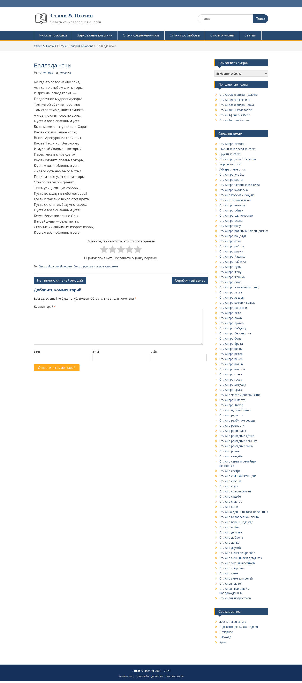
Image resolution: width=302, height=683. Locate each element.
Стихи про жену (230, 272)
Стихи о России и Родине (237, 195)
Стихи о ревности (231, 425)
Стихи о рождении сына (236, 446)
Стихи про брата (231, 343)
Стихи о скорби (230, 481)
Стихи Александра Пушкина (238, 95)
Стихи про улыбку (231, 174)
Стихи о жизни (222, 35)
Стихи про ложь (230, 318)
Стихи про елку (230, 282)
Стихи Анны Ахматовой (235, 110)
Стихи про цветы (231, 180)
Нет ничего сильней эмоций (60, 280)
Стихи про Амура (231, 405)
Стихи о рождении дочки (236, 436)
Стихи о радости (231, 415)
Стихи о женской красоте (237, 553)
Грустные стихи (230, 154)
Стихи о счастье (230, 501)
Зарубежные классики (94, 35)
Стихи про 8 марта (232, 400)
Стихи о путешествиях (235, 410)
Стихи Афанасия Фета (234, 115)
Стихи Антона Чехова (234, 120)
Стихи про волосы (232, 369)
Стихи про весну (230, 349)
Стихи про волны (231, 364)
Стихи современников (141, 35)
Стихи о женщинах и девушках (240, 558)
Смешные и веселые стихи (237, 149)
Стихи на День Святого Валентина (243, 512)
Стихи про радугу (231, 251)
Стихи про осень (231, 221)
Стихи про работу (231, 246)
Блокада (225, 637)
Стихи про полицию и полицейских (243, 231)
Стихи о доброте (231, 537)
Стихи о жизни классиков (237, 563)
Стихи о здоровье (231, 568)
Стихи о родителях (232, 431)
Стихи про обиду (231, 210)
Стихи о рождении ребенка (238, 441)
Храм (222, 642)
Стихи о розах (229, 451)
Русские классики (53, 35)
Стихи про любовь (185, 35)
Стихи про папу (230, 226)
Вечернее (226, 632)
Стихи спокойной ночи (235, 200)
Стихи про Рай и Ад (232, 262)
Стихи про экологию (233, 190)
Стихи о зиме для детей (236, 578)
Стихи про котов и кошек (237, 303)
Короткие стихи (230, 164)
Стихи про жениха (232, 277)
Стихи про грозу (230, 379)
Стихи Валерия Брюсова (55, 266)
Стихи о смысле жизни (235, 491)
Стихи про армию (231, 323)
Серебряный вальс (190, 280)
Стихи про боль (230, 338)
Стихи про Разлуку (232, 256)
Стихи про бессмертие (235, 333)
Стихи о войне (229, 527)
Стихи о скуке (229, 486)
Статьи (250, 35)
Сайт (154, 351)
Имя (37, 351)
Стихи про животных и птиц (238, 287)
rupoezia (65, 73)
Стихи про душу (230, 267)
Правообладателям (149, 676)
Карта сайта (175, 676)
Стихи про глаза (230, 374)
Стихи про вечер (231, 359)
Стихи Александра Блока (236, 105)
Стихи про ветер (231, 354)
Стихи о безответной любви (239, 517)
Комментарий (45, 306)
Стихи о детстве (230, 532)
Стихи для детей (230, 583)
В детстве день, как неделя (238, 627)
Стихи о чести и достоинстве (240, 395)
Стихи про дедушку (232, 384)
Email (95, 351)
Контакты (125, 676)
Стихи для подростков (235, 598)
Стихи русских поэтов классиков (96, 266)
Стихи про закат (230, 292)
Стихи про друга (230, 390)
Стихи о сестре (230, 471)
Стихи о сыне (228, 507)
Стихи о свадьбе (231, 456)
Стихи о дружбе (230, 548)
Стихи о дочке (229, 542)
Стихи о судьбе (230, 496)
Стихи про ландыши (233, 308)
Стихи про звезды (231, 297)
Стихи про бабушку (232, 328)
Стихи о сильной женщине (237, 476)
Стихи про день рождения (237, 159)
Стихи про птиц (230, 241)
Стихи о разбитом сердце (237, 420)
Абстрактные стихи (233, 169)
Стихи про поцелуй (232, 236)
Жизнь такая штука (232, 622)
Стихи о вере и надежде (236, 522)
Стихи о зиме (228, 573)
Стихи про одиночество (236, 215)
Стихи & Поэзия (71, 15)
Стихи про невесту (232, 205)
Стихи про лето (230, 313)
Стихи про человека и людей (239, 185)
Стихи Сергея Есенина (234, 100)
